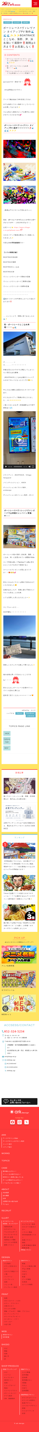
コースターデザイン (29, 1405)
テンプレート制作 (10, 1287)
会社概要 (6, 1195)
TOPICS (8, 9)
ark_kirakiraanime (12, 1067)
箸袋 (23, 1408)
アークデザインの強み (10, 1138)
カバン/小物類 (27, 1284)
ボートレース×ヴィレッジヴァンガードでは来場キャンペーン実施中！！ (20, 72)
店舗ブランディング (10, 1369)
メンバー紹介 (7, 1144)
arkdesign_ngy (11, 1070)
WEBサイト (7, 1014)
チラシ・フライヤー (11, 1303)
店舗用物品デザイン (28, 1394)
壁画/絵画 (25, 1248)
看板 (23, 1263)
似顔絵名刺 (8, 1226)
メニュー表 (8, 1284)
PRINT (5, 1294)
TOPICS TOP (7, 740)
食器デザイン (27, 1403)
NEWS (25, 22)
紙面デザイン (7, 1260)
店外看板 (25, 1375)
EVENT (15, 9)
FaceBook (30, 713)
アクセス (6, 1204)
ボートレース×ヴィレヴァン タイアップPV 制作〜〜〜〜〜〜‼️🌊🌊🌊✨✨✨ (20, 60)
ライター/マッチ (28, 1411)
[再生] (6, 467)
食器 (23, 1277)
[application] (19, 440)
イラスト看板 (27, 1232)
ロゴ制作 (7, 1263)
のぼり (24, 1274)
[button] (19, 440)
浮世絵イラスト (26, 1250)
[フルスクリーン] (33, 467)
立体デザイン (25, 1260)
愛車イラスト (9, 1245)
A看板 (24, 1383)
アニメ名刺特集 (8, 966)
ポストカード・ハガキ (12, 1301)
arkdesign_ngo (11, 1060)
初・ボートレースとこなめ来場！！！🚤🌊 (17, 67)
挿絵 (23, 1242)
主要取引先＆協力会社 (10, 1201)
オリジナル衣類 (10, 1308)
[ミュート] (30, 467)
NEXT (7, 748)
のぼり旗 (7, 1324)
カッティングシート (11, 1314)
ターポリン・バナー (11, 1319)
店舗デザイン (25, 1369)
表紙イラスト (27, 1240)
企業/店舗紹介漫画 (29, 1245)
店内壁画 (25, 1390)
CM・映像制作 (9, 1398)
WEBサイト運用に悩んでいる (13, 1177)
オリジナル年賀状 (10, 1242)
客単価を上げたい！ (10, 1171)
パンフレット (9, 1279)
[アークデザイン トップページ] (11, 4)
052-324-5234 (14, 1031)
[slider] (18, 466)
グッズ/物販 (26, 1279)
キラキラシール (8, 990)
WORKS (6, 1153)
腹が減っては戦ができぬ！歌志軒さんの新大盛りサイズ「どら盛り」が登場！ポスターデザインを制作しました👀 (19, 925)
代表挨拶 (6, 1192)
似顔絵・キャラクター (10, 1223)
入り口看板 (26, 1372)
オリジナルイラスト (28, 1221)
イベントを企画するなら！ (12, 1174)
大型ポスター (9, 1306)
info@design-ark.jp (10, 1056)
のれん (24, 1271)
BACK (7, 733)
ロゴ (6, 1348)
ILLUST (17, 22)
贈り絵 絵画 (8, 1237)
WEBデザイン (8, 1334)
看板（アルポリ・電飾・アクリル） (17, 1311)
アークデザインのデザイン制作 (13, 1141)
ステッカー (8, 1321)
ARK (4, 1135)
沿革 (4, 1198)
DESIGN (6, 1257)
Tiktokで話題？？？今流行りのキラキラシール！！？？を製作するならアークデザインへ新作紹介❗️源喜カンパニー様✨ (19, 896)
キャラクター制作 (28, 1224)
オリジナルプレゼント (12, 1316)
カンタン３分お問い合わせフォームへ (20, 1101)
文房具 (24, 1282)
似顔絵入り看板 (10, 1240)
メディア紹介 (7, 1147)
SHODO (5, 1345)
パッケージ (8, 1277)
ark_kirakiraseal (11, 1063)
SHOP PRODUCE (10, 1366)
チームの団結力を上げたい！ (13, 1180)
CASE (4, 1168)
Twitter (19, 713)
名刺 (6, 1282)
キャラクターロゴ (10, 1234)
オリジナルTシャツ (29, 1397)
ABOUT (5, 1189)
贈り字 (6, 1356)
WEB (4, 1331)
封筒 (23, 1413)
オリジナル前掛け (28, 1400)
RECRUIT (6, 1211)
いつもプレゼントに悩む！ (12, 1183)
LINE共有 (30, 716)
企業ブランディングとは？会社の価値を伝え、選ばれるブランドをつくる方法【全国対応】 (19, 825)
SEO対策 (6, 1337)
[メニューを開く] (35, 3)
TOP (2, 9)
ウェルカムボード (10, 1232)
